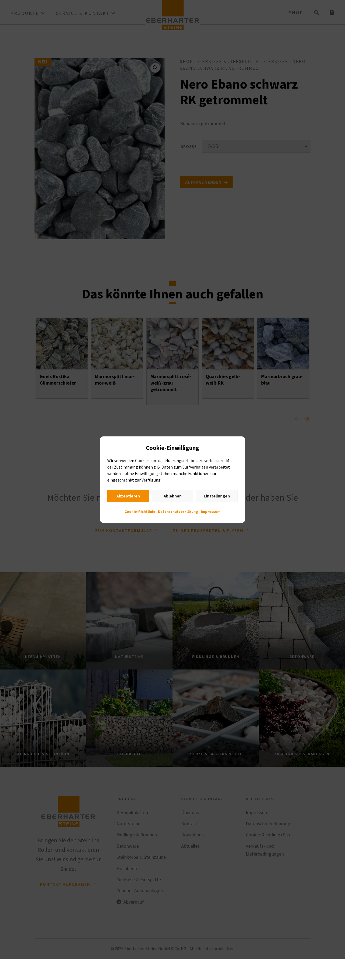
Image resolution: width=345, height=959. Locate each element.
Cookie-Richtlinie (140, 511)
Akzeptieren (128, 496)
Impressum (210, 511)
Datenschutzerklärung (178, 511)
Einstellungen (217, 496)
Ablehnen (173, 496)
